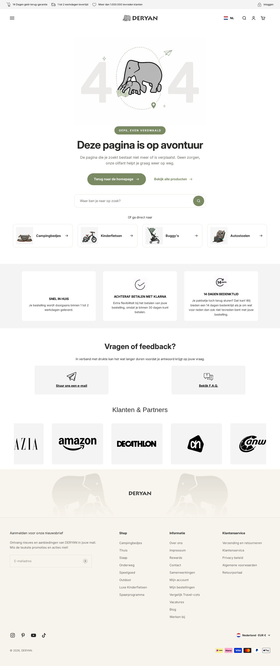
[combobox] (229, 18)
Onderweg (126, 565)
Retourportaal (232, 572)
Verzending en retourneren (242, 543)
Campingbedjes (130, 543)
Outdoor (125, 580)
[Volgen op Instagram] (12, 635)
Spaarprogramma (131, 595)
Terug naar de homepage (113, 179)
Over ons (176, 543)
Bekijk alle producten (170, 179)
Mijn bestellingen (182, 587)
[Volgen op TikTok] (44, 635)
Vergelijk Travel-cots (185, 595)
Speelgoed (127, 572)
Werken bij (177, 617)
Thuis (123, 550)
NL (232, 18)
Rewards (176, 558)
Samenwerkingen (182, 572)
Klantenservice (233, 550)
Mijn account (179, 580)
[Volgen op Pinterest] (23, 635)
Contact (175, 565)
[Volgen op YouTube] (33, 635)
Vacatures (177, 602)
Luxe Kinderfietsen (133, 587)
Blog (173, 609)
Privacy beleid (232, 558)
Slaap (123, 558)
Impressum (178, 550)
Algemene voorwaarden (239, 565)
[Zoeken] (198, 201)
